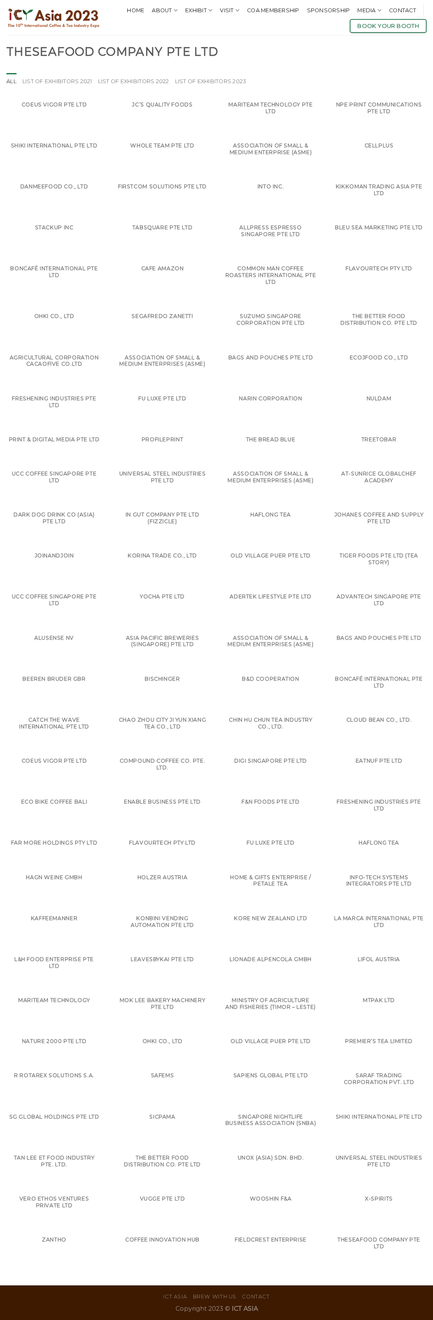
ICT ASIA (175, 1296)
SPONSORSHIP (328, 10)
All (11, 81)
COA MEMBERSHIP (273, 10)
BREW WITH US (214, 1296)
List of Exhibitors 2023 (211, 81)
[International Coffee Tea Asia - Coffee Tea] (53, 17)
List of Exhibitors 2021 (57, 81)
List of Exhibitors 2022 (133, 81)
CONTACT (402, 10)
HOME (135, 10)
